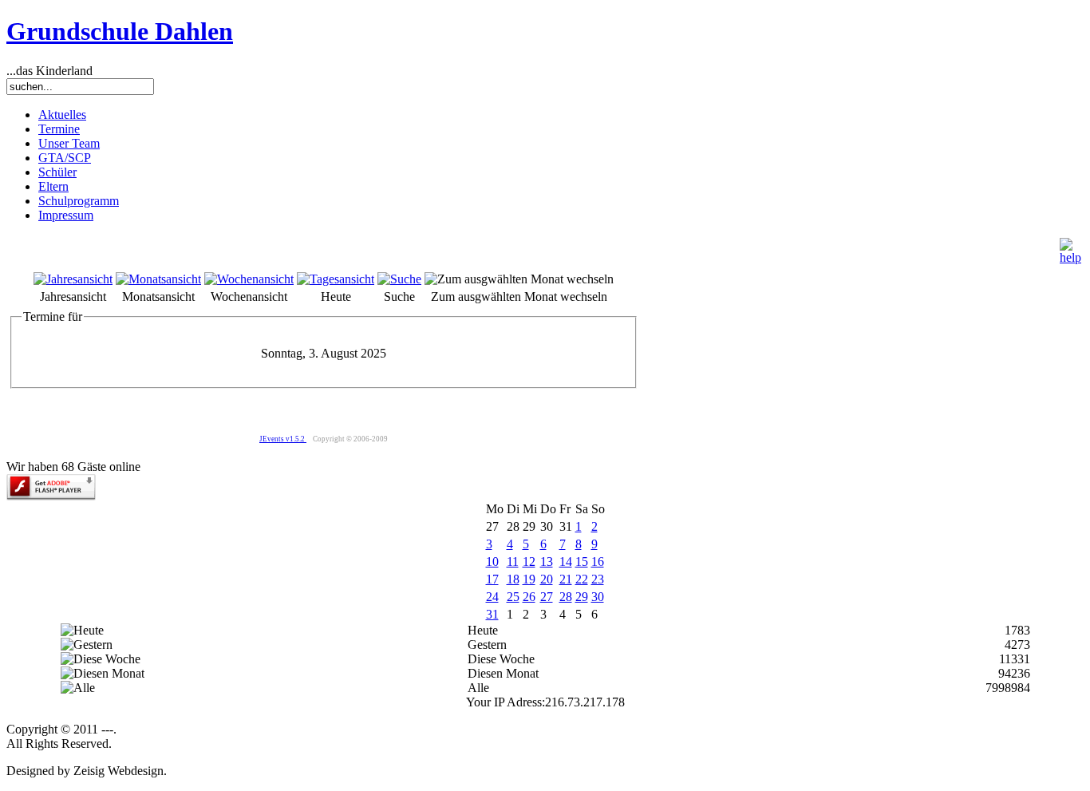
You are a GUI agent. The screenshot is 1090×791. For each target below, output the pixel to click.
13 (546, 561)
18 (513, 579)
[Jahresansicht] (73, 279)
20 (546, 579)
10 (492, 561)
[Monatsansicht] (158, 279)
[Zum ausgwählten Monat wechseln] (519, 279)
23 (597, 579)
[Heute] (335, 279)
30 (597, 596)
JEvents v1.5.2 (282, 439)
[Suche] (399, 279)
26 (529, 596)
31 (492, 614)
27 (546, 596)
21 (565, 579)
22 (581, 579)
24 (492, 596)
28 (565, 596)
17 (492, 579)
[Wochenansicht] (249, 279)
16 (597, 561)
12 (529, 561)
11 (513, 561)
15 (581, 561)
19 (529, 579)
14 (565, 561)
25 (513, 596)
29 (581, 596)
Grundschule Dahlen (119, 31)
